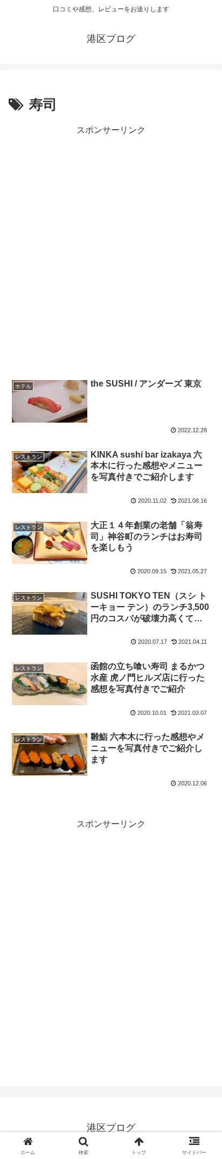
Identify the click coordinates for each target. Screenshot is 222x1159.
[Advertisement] (111, 249)
